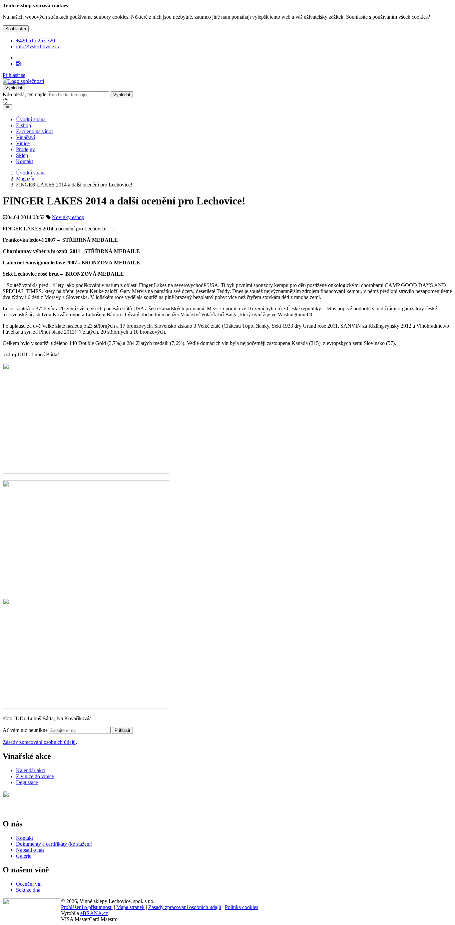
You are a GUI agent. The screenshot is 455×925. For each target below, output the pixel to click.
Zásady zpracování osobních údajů (39, 742)
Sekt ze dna (28, 890)
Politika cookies (241, 907)
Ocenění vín (29, 884)
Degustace (27, 782)
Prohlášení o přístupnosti (87, 907)
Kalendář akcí (30, 770)
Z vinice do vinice (35, 776)
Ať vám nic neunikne (26, 730)
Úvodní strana (31, 119)
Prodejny (25, 149)
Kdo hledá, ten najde (24, 94)
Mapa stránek (130, 907)
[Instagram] (18, 64)
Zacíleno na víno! (34, 131)
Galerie (23, 856)
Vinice (23, 143)
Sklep (22, 155)
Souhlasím (15, 28)
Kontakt (24, 161)
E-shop (23, 125)
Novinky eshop (68, 217)
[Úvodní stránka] (23, 81)
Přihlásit (122, 730)
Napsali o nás (30, 850)
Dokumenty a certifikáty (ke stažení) (54, 844)
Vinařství (25, 137)
